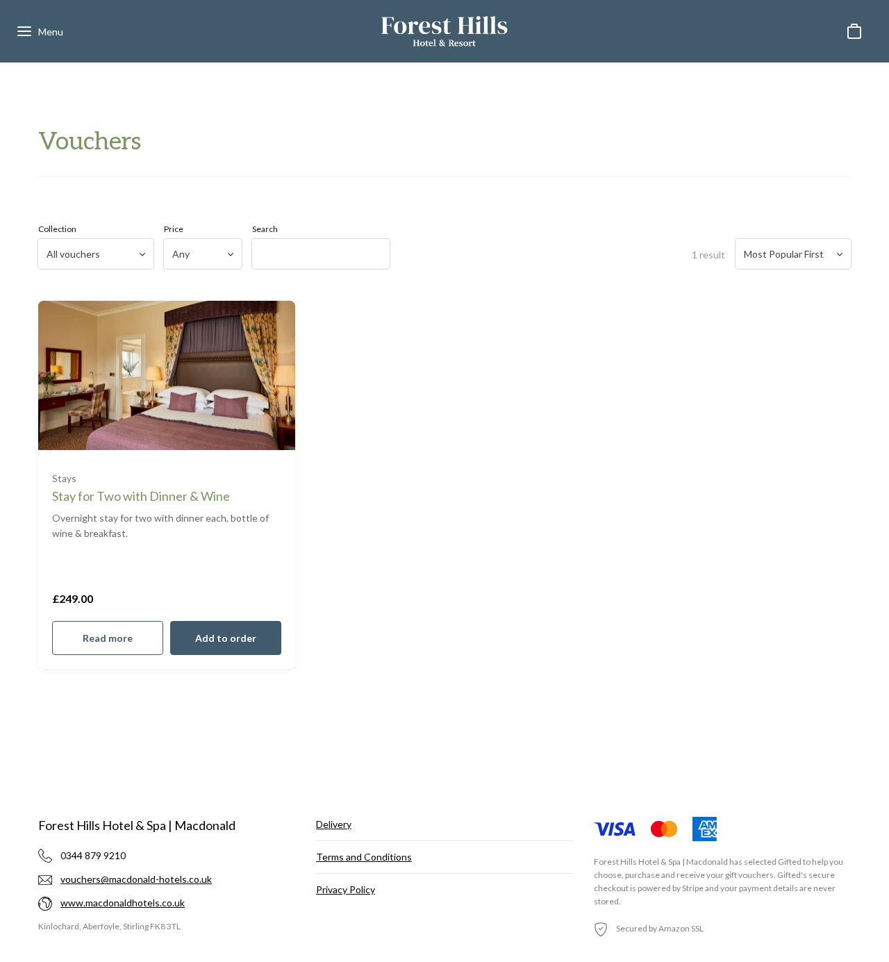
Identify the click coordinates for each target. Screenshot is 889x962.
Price (173, 229)
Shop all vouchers (445, 550)
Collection (57, 229)
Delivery (333, 824)
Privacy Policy (345, 889)
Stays (64, 478)
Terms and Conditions (364, 857)
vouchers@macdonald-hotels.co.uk (136, 879)
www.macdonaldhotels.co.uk (122, 903)
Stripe (693, 888)
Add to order (225, 638)
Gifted (789, 861)
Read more (108, 638)
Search (265, 229)
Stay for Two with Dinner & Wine (141, 496)
